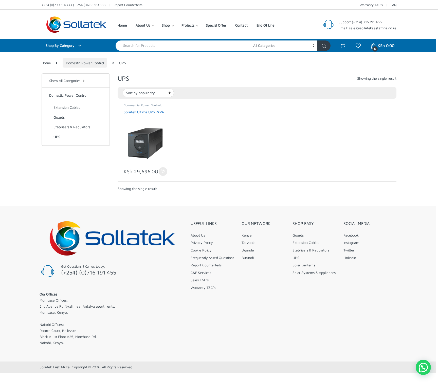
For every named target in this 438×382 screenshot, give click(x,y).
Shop (166, 25)
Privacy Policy (202, 242)
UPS (56, 137)
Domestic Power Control (85, 63)
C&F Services (201, 272)
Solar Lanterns (304, 265)
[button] (423, 367)
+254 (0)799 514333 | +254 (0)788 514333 (74, 5)
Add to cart (163, 171)
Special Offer (216, 25)
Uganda (248, 250)
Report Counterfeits (128, 5)
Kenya (247, 235)
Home (122, 25)
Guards (59, 117)
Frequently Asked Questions (212, 258)
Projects (187, 25)
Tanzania (249, 242)
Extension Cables (66, 107)
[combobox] (183, 45)
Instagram (351, 242)
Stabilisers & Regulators (71, 127)
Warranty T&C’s (371, 5)
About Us (143, 25)
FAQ (393, 5)
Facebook (351, 235)
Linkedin (349, 258)
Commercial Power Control (142, 105)
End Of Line (266, 25)
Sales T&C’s (200, 280)
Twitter (348, 250)
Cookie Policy (201, 250)
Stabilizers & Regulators (311, 250)
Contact (241, 25)
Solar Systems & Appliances (314, 272)
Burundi (248, 258)
